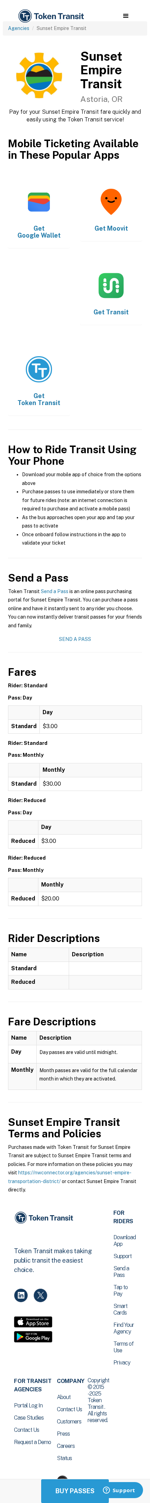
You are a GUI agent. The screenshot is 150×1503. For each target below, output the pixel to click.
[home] (50, 16)
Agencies (18, 28)
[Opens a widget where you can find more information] (119, 1491)
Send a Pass (54, 591)
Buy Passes (75, 1491)
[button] (125, 16)
